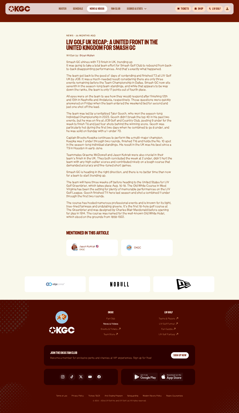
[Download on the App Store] (171, 377)
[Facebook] (99, 376)
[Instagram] (62, 376)
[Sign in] (227, 9)
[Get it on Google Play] (145, 377)
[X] (81, 376)
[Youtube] (90, 376)
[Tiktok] (71, 376)
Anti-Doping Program (113, 396)
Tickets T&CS (94, 396)
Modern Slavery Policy (152, 396)
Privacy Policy (78, 396)
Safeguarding (132, 396)
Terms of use (61, 396)
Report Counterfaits (174, 396)
